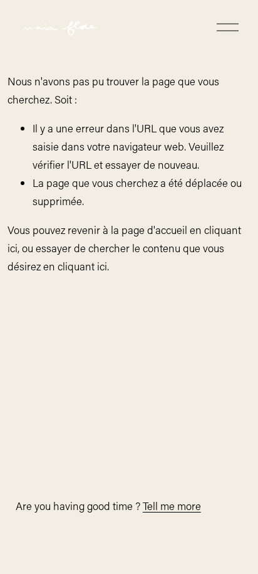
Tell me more (172, 506)
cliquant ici (82, 266)
